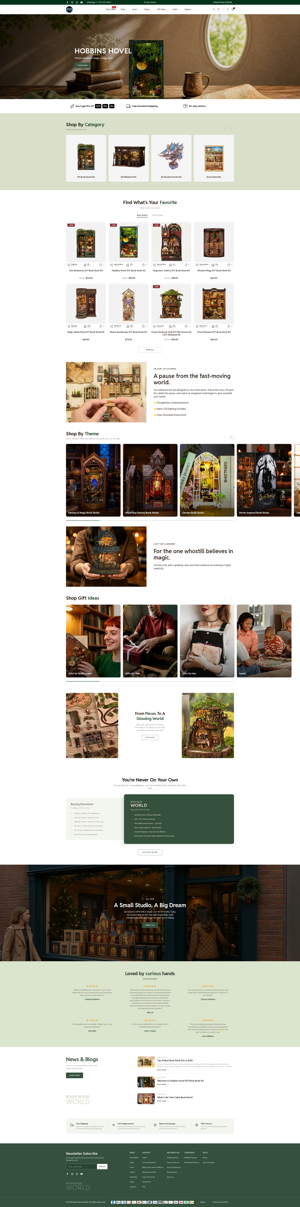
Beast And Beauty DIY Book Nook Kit (128, 332)
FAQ (143, 1187)
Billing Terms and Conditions (152, 1167)
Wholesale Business (191, 1162)
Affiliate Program (190, 1157)
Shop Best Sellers (150, 852)
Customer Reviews (149, 1162)
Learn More (74, 1075)
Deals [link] (175, 9)
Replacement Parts (149, 1172)
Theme (132, 1172)
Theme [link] (147, 9)
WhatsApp (99, 2)
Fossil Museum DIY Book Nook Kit (214, 332)
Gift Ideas (133, 1177)
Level (132, 1167)
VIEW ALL (150, 350)
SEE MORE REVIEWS (150, 979)
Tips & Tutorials (208, 1162)
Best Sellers (111, 9)
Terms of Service (173, 1162)
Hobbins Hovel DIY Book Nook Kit (128, 270)
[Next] (231, 437)
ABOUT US (150, 925)
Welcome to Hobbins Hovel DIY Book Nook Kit (180, 1080)
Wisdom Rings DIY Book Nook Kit (214, 270)
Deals (132, 1182)
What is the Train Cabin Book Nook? (175, 1097)
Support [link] (188, 9)
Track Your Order (148, 1177)
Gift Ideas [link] (161, 9)
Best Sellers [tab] (142, 215)
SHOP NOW (83, 65)
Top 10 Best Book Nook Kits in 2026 (175, 1060)
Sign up (102, 1166)
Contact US (146, 1182)
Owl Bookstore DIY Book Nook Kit (86, 270)
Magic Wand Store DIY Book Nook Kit (86, 332)
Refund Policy (172, 1172)
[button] (128, 320)
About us (170, 1177)
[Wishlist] (218, 9)
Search (144, 1157)
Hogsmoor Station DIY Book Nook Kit (171, 270)
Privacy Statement (174, 1167)
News (205, 1157)
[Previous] (225, 437)
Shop (123, 9)
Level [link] (134, 9)
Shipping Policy (172, 1157)
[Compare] (102, 231)
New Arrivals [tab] (157, 215)
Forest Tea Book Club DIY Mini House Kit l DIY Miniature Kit (171, 333)
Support (133, 1187)
